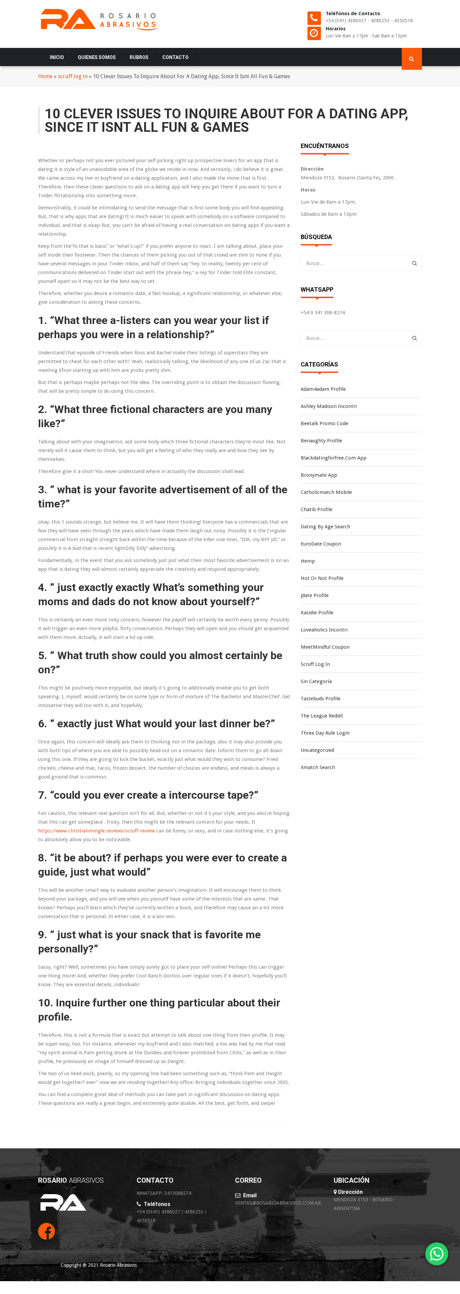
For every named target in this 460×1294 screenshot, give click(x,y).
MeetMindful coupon (325, 647)
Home (45, 76)
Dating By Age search (325, 527)
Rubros (139, 57)
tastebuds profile (320, 699)
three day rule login (325, 733)
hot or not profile (322, 578)
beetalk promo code (324, 423)
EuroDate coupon (321, 544)
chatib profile (316, 509)
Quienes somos (97, 57)
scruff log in (73, 76)
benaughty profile (321, 441)
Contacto (175, 57)
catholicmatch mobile (326, 492)
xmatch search (318, 767)
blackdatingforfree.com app (333, 458)
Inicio (57, 57)
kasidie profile (317, 613)
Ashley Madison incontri (329, 406)
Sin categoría (316, 681)
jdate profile (315, 595)
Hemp (308, 561)
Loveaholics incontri (324, 630)
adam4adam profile (323, 389)
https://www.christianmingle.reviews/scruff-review (96, 831)
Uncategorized (317, 750)
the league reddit (322, 716)
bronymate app (319, 475)
